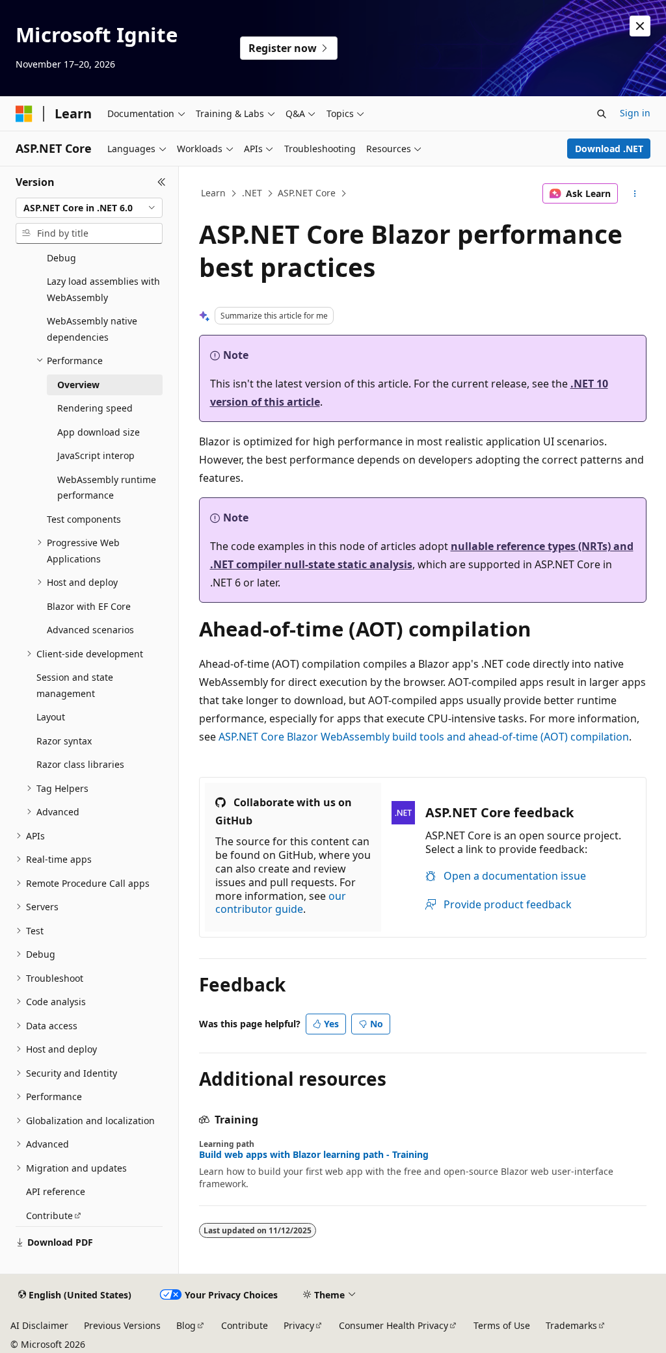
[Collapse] (161, 182)
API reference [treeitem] (55, 1191)
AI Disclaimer (39, 1325)
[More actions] (634, 193)
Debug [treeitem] (61, 258)
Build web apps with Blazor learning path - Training (314, 1155)
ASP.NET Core (307, 193)
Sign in (635, 113)
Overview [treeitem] (78, 384)
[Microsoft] (24, 113)
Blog (186, 1325)
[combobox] (89, 208)
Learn (213, 193)
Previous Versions (122, 1325)
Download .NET (609, 148)
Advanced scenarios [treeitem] (90, 630)
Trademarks (571, 1325)
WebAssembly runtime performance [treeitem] (106, 487)
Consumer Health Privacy (393, 1325)
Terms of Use (501, 1325)
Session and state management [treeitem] (74, 685)
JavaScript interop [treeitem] (96, 455)
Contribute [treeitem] (49, 1215)
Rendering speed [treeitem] (95, 408)
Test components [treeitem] (84, 519)
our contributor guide (280, 903)
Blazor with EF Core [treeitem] (89, 606)
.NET (252, 193)
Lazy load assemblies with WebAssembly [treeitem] (103, 289)
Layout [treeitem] (50, 717)
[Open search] (602, 113)
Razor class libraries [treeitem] (80, 764)
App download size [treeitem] (98, 432)
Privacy (299, 1325)
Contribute (244, 1325)
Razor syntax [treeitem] (64, 741)
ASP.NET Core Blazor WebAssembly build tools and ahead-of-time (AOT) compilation (424, 736)
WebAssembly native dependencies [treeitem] (92, 329)
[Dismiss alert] (640, 26)
